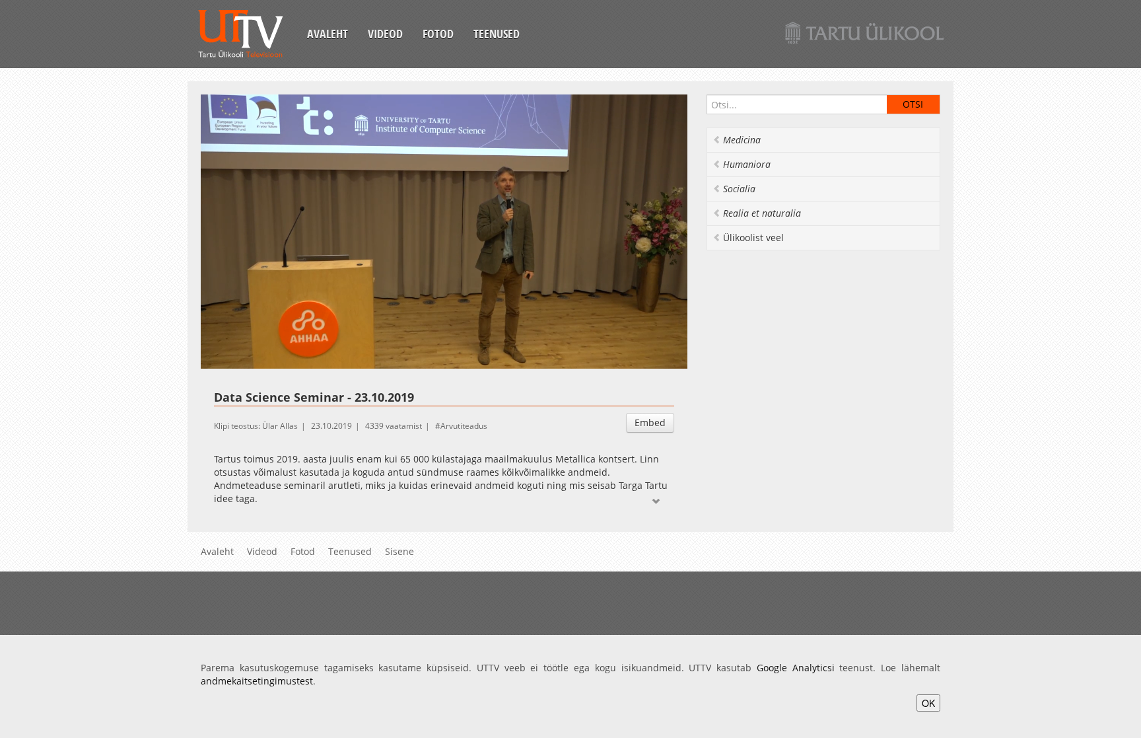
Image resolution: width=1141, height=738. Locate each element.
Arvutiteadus (463, 425)
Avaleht (327, 34)
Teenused (496, 34)
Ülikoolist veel (753, 237)
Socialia (739, 188)
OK (928, 703)
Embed (650, 422)
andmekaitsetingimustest (257, 681)
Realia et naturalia (762, 213)
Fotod (438, 34)
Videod (385, 34)
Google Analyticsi (796, 667)
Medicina (742, 139)
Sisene (399, 551)
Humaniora (747, 164)
